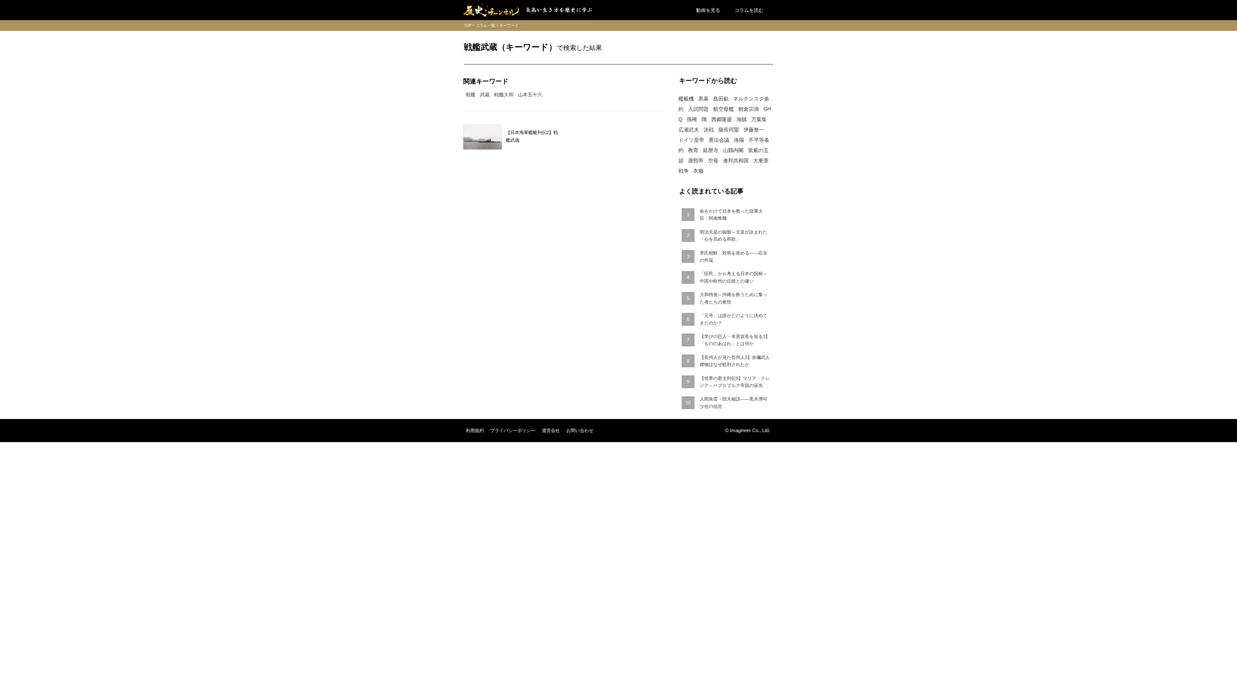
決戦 (709, 129)
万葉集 (759, 119)
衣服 (698, 171)
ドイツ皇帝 (691, 140)
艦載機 (686, 99)
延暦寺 (710, 150)
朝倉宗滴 (748, 109)
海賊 (741, 119)
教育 (693, 150)
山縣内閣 (733, 150)
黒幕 (703, 99)
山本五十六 (530, 94)
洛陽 (739, 140)
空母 (713, 160)
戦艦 (470, 94)
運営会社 (551, 430)
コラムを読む (748, 10)
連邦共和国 (736, 160)
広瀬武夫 (688, 129)
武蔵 (485, 94)
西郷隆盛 (721, 119)
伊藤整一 (753, 129)
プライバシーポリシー (512, 430)
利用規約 (475, 430)
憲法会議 (719, 140)
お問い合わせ (579, 430)
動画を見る (708, 10)
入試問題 (698, 109)
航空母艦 (723, 109)
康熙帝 (696, 160)
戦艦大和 (503, 94)
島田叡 (721, 99)
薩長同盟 (728, 129)
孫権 (692, 119)
